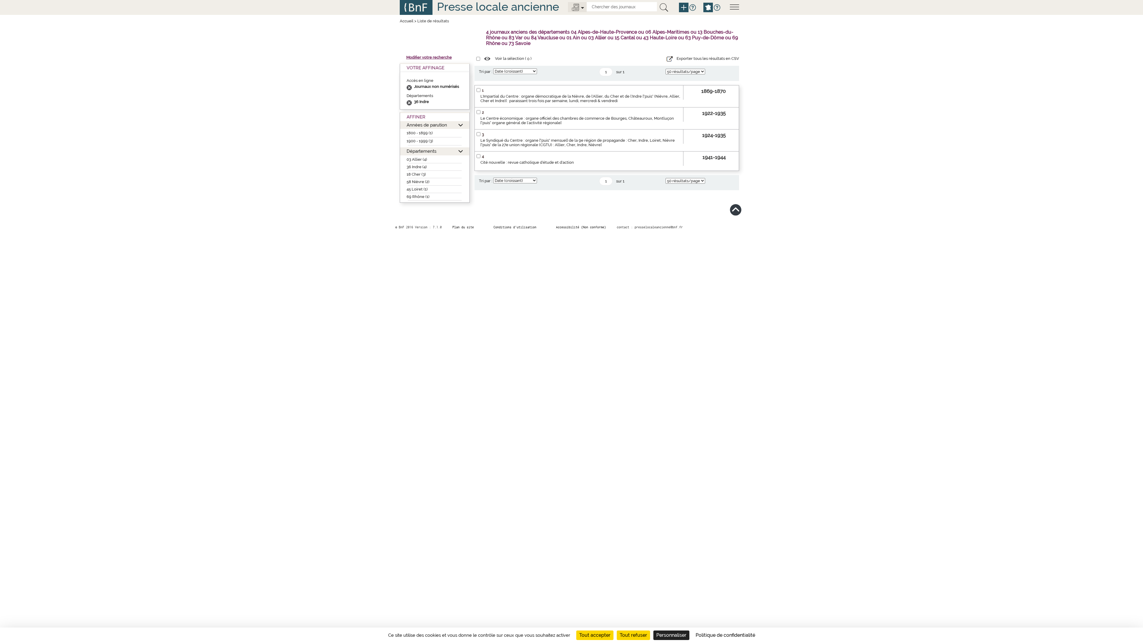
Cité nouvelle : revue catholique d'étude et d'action (527, 162)
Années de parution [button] (427, 124)
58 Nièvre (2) (418, 182)
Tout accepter (594, 635)
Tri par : (485, 71)
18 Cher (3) (416, 174)
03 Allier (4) (417, 159)
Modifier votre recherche (429, 57)
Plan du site (463, 227)
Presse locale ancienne (498, 6)
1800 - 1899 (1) (420, 133)
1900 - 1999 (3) (420, 141)
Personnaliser (671, 635)
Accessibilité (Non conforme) (581, 227)
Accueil (406, 21)
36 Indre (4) (417, 167)
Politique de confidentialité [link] (725, 635)
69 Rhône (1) (418, 196)
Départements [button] (421, 151)
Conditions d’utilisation (515, 227)
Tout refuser (633, 635)
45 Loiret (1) (417, 189)
